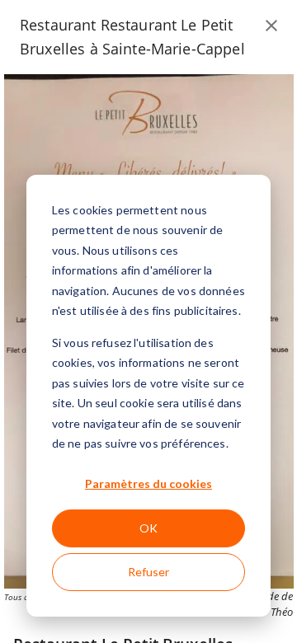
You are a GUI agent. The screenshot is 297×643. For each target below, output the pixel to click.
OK (148, 528)
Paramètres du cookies (148, 483)
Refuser (148, 572)
